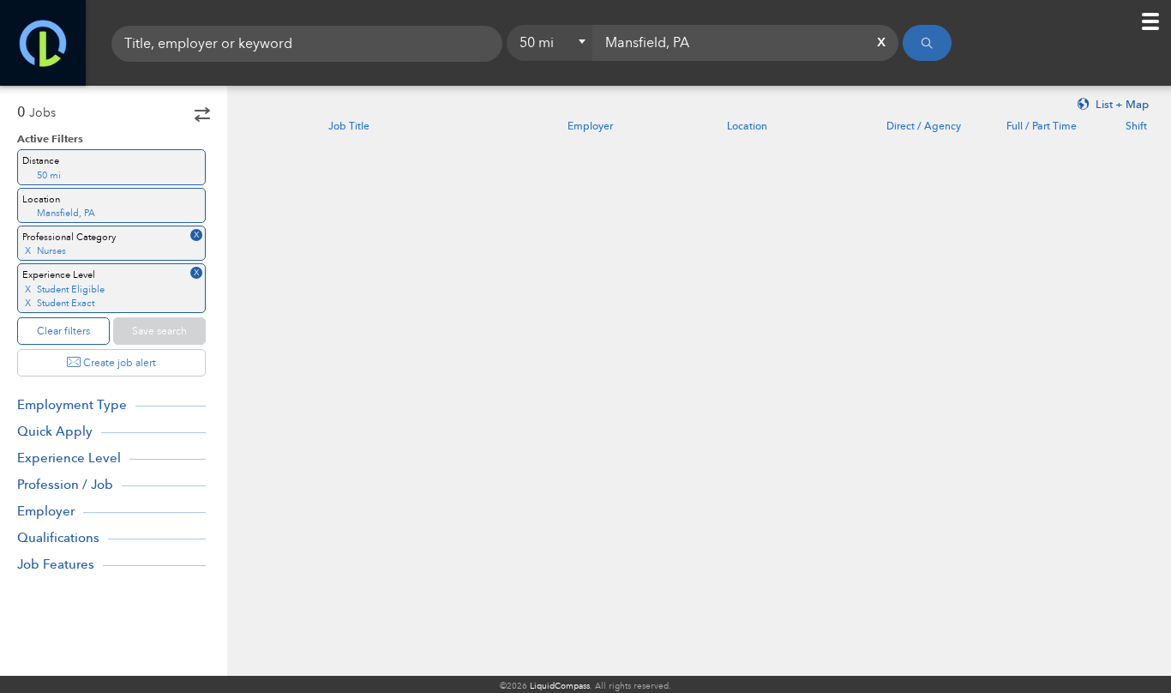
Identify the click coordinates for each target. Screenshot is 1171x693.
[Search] (927, 43)
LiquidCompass (560, 686)
